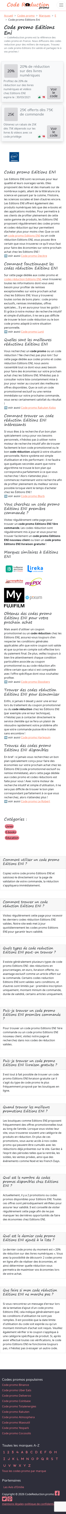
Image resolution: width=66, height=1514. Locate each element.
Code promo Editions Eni (24, 20)
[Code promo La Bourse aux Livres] (14, 568)
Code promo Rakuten (15, 1412)
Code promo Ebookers (35, 682)
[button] (39, 97)
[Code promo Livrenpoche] (14, 581)
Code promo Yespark (15, 1428)
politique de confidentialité (42, 1504)
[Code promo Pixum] (33, 597)
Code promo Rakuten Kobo (38, 407)
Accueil (8, 15)
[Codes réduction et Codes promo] (28, 5)
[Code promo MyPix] (33, 581)
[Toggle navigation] (61, 5)
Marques (44, 15)
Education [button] (12, 838)
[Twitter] (4, 1500)
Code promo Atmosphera (18, 1417)
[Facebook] (57, 1494)
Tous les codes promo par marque (24, 1471)
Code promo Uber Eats (16, 1390)
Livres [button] (9, 826)
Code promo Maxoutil (16, 1422)
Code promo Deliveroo (16, 1395)
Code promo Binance (15, 1385)
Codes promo (26, 15)
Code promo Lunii (32, 331)
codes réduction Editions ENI (22, 279)
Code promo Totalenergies (19, 1406)
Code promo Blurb (33, 496)
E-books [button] (11, 832)
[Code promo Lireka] (35, 568)
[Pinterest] (9, 1500)
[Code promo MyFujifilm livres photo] (14, 597)
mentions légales (13, 1504)
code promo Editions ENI (24, 235)
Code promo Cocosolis (16, 1433)
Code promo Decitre (34, 256)
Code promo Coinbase (16, 1401)
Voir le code (54, 92)
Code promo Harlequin (35, 737)
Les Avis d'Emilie (13, 1487)
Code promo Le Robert (35, 801)
